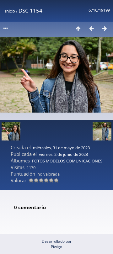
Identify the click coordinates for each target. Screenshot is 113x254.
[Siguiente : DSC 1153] (104, 28)
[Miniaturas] (78, 28)
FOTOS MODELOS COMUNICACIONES (67, 161)
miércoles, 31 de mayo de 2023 (61, 148)
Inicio (10, 11)
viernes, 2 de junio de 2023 (63, 154)
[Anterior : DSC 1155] (91, 28)
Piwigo (56, 246)
